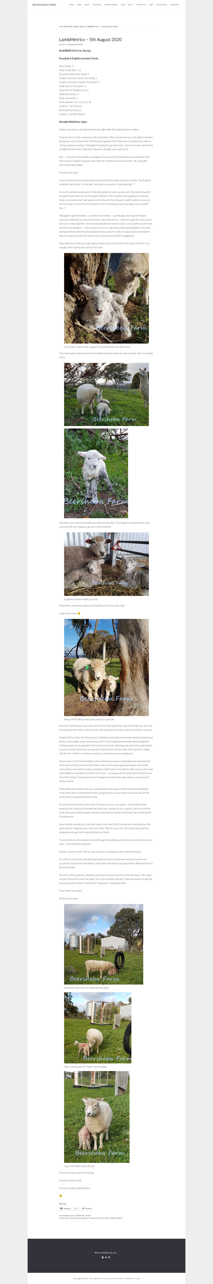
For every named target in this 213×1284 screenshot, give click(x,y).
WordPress (129, 1278)
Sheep (88, 1216)
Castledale (75, 1218)
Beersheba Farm (44, 4)
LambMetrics (80, 1216)
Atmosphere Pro (96, 1278)
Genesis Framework (114, 1278)
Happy (106, 1218)
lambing (113, 1218)
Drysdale (84, 1218)
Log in (137, 1278)
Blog (72, 1216)
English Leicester (96, 1218)
